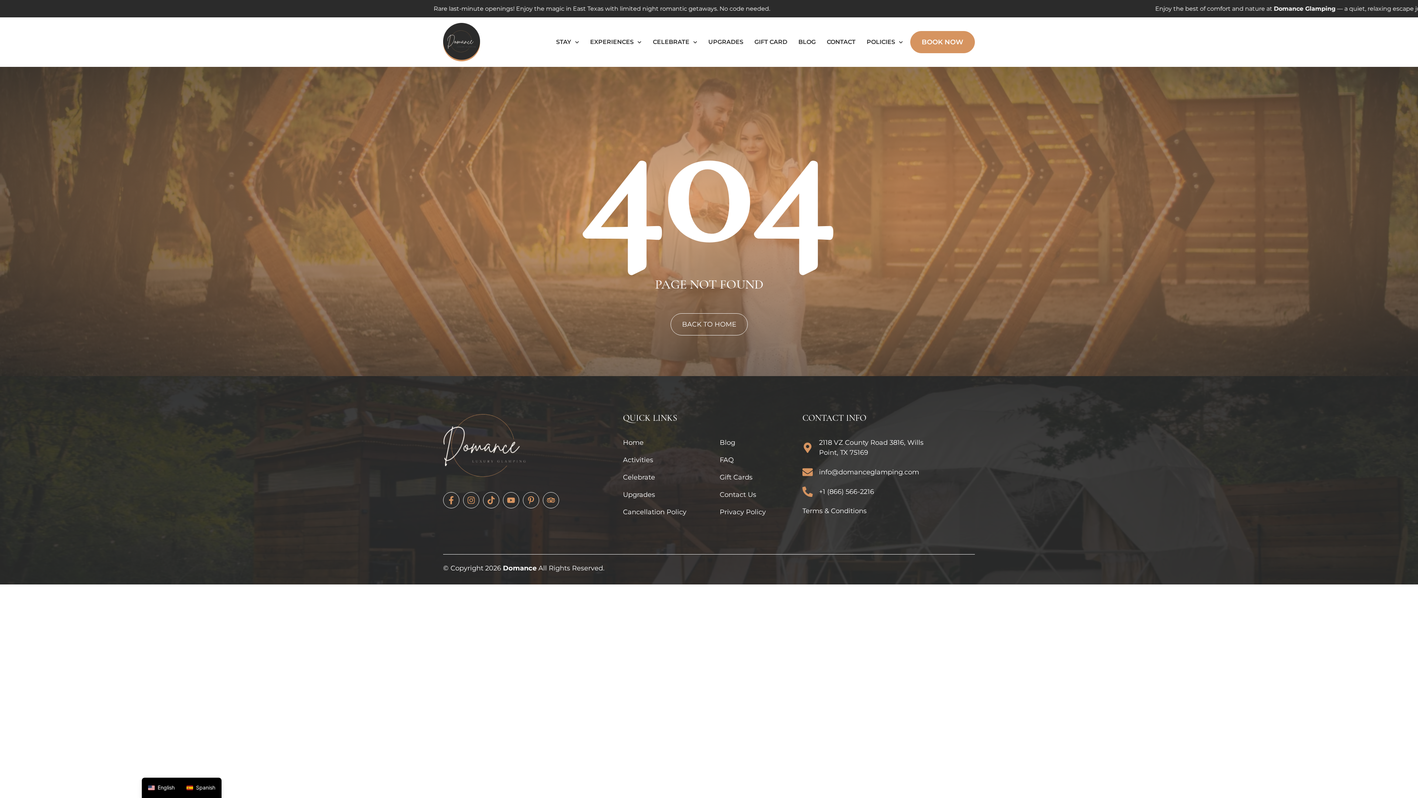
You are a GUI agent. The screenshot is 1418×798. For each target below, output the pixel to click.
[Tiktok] (491, 500)
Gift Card (770, 41)
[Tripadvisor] (551, 500)
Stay (563, 41)
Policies (881, 41)
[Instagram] (471, 500)
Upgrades (725, 41)
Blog (807, 41)
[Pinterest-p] (531, 500)
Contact (841, 41)
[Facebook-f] (451, 500)
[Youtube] (511, 500)
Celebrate (671, 41)
